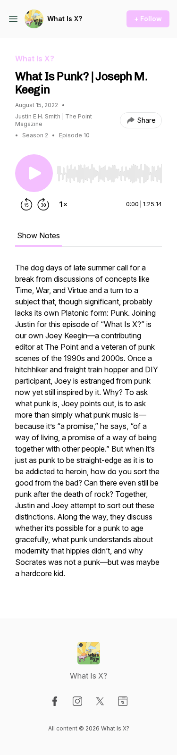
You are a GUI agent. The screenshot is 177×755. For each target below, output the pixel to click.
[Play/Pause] (34, 173)
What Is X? (64, 19)
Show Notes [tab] (38, 235)
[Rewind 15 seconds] (26, 204)
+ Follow (148, 19)
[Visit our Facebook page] (54, 701)
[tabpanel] (88, 425)
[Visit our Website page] (122, 701)
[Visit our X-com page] (100, 701)
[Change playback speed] (63, 204)
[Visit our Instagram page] (77, 701)
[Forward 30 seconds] (43, 204)
